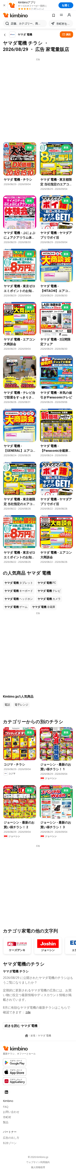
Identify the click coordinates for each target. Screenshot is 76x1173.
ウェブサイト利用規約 (38, 1162)
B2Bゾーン (10, 1143)
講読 (68, 34)
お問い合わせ (11, 1112)
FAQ (5, 1107)
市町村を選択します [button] (64, 23)
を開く (66, 5)
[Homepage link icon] (26, 1035)
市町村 (7, 1117)
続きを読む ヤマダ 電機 (21, 1026)
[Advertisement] (38, 99)
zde (28, 1012)
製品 (5, 1122)
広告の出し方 (11, 1138)
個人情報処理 (38, 1167)
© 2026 (38, 1157)
